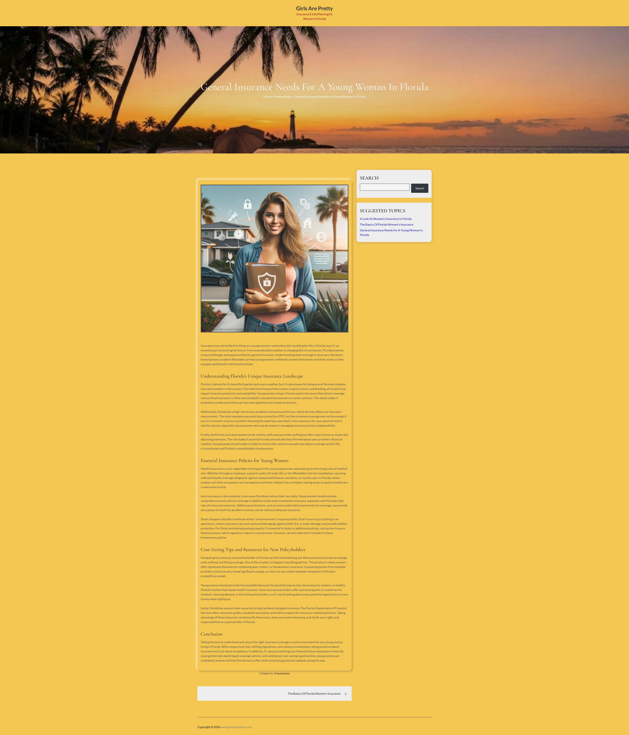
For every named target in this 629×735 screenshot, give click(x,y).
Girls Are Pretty (314, 8)
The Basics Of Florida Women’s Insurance (386, 224)
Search (419, 188)
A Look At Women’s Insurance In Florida (386, 219)
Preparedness (282, 673)
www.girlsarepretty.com (236, 727)
